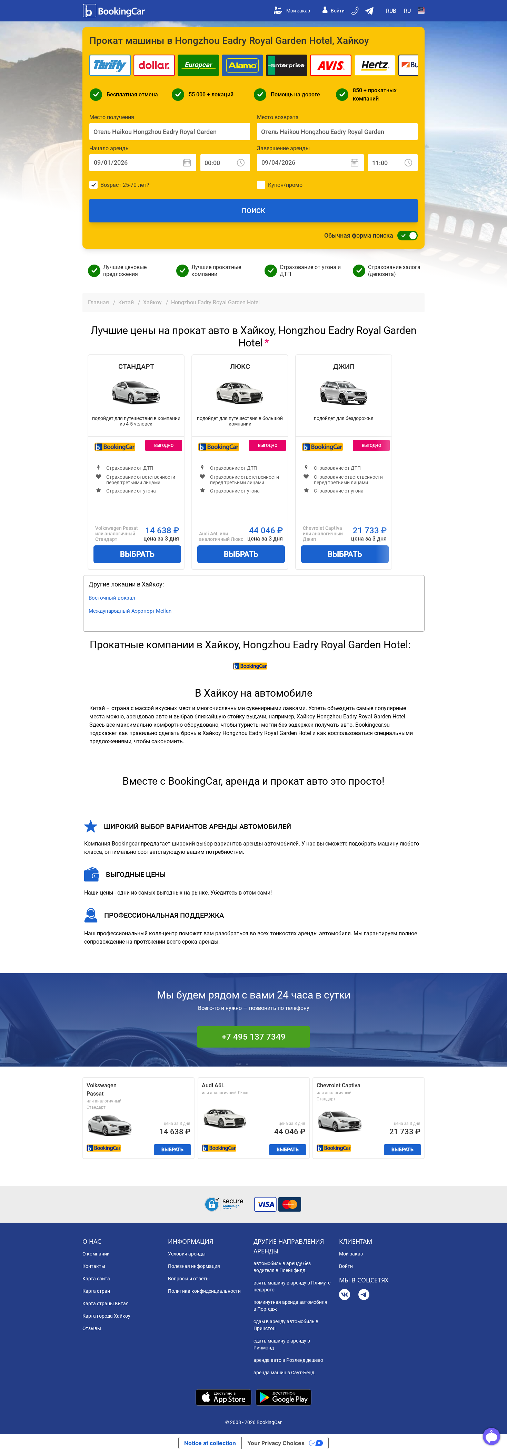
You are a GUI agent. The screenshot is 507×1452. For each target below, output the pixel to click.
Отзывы (91, 1328)
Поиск (253, 211)
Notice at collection (210, 1443)
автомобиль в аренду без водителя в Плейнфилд (282, 1267)
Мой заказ (298, 10)
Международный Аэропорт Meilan (130, 611)
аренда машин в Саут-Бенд (284, 1372)
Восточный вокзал (112, 598)
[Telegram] (363, 1295)
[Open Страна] (421, 10)
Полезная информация (194, 1266)
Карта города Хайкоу (106, 1316)
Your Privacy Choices (276, 1443)
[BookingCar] (114, 11)
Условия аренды (187, 1254)
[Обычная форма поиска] (405, 235)
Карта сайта (96, 1278)
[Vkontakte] (344, 1295)
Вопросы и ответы (189, 1278)
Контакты (93, 1266)
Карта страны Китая (105, 1303)
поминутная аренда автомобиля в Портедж (290, 1305)
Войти (338, 10)
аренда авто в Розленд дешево (288, 1360)
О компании (96, 1254)
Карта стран (96, 1291)
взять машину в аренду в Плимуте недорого (292, 1286)
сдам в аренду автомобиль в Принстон (286, 1325)
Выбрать (137, 554)
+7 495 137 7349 (254, 1037)
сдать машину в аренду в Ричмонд (282, 1344)
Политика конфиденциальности (204, 1291)
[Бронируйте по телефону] (355, 10)
